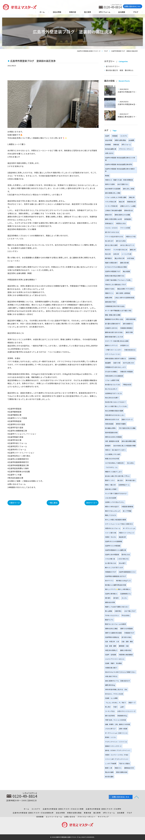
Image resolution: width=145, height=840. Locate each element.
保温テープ (132, 702)
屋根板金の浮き (129, 768)
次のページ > (91, 502)
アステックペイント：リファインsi (116, 742)
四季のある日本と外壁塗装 (113, 437)
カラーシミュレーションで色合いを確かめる (119, 524)
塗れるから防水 (121, 241)
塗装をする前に (110, 289)
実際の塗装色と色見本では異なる (115, 358)
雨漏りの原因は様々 (111, 263)
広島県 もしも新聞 (111, 698)
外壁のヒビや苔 (130, 236)
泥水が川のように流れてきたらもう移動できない (120, 672)
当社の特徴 (108, 140)
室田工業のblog (110, 685)
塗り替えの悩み (126, 637)
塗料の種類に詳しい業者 (112, 193)
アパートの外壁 (125, 228)
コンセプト (123, 136)
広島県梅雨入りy (125, 594)
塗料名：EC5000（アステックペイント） (118, 750)
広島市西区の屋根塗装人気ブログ (115, 576)
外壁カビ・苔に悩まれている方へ (115, 450)
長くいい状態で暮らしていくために (116, 406)
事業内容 (116, 144)
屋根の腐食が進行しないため (114, 337)
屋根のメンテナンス (111, 345)
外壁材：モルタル (110, 537)
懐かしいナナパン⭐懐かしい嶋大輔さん (117, 589)
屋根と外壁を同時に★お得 (113, 219)
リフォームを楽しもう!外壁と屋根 (115, 197)
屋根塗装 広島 (124, 646)
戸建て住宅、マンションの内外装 (115, 720)
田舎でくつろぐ (110, 480)
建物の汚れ (108, 215)
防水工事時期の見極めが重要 (114, 411)
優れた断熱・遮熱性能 (123, 293)
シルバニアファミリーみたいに (114, 659)
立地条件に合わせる (111, 328)
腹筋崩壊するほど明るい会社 (114, 319)
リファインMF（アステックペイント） (117, 759)
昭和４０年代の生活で (112, 506)
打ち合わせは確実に (111, 371)
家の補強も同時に (110, 428)
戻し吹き (108, 707)
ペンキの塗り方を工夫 (120, 250)
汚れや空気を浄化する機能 (127, 428)
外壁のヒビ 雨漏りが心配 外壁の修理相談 (119, 180)
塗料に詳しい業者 (128, 189)
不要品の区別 (127, 384)
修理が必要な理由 (120, 140)
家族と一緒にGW (110, 485)
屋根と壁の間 (124, 263)
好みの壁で (122, 563)
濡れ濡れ (108, 598)
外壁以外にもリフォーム (112, 528)
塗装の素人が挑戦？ (111, 489)
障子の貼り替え (130, 480)
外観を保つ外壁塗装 (126, 371)
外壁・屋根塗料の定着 (112, 441)
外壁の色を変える (129, 350)
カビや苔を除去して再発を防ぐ (114, 463)
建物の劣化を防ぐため (112, 419)
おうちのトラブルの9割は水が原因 (116, 267)
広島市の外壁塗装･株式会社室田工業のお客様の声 (120, 170)
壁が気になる (126, 554)
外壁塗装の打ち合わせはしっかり (115, 367)
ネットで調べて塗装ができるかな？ (116, 493)
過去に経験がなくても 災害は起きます (117, 681)
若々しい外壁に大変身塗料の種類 (115, 520)
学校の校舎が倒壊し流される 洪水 (116, 689)
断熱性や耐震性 (121, 424)
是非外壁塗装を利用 (111, 432)
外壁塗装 (115, 136)
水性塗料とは (124, 345)
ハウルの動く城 (110, 559)
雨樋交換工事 (131, 202)
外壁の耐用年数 (130, 319)
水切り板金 (130, 258)
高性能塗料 (127, 219)
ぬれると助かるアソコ (127, 245)
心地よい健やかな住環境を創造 (124, 297)
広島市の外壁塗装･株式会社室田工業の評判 (118, 164)
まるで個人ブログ (129, 611)
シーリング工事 (126, 254)
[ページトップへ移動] (136, 797)
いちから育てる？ (110, 729)
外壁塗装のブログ (110, 572)
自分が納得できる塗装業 (112, 189)
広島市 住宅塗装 (110, 655)
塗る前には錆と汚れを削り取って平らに (117, 476)
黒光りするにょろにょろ (112, 511)
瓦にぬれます (109, 241)
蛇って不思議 (127, 511)
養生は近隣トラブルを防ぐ (125, 289)
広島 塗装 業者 (127, 641)
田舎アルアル (109, 620)
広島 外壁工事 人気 (112, 641)
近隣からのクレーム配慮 (127, 206)
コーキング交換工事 (111, 206)
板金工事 (121, 202)
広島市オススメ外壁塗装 (112, 546)
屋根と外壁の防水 (125, 650)
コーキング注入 (110, 711)
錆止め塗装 (126, 271)
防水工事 (108, 254)
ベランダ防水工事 (110, 202)
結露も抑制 (108, 297)
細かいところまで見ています (114, 567)
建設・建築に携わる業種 (112, 315)
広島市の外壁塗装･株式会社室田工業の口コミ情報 (120, 159)
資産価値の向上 (122, 716)
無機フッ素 (108, 768)
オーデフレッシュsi (129, 528)
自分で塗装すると (123, 184)
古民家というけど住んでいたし (114, 502)
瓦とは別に (130, 463)
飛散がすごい (109, 293)
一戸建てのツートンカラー (113, 350)
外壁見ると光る (121, 223)
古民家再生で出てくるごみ (113, 393)
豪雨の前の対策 (110, 602)
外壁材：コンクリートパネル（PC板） (117, 755)
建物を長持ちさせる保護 (122, 215)
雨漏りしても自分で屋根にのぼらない (116, 607)
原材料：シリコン (110, 737)
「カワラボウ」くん (111, 467)
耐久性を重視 (109, 776)
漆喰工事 (131, 197)
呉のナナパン (109, 580)
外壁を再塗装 (109, 424)
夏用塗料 (108, 446)
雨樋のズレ (118, 768)
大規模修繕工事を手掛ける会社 (114, 306)
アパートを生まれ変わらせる (114, 236)
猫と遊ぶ (120, 480)
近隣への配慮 (123, 729)
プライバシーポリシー (126, 149)
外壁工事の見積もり (111, 650)
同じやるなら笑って (111, 389)
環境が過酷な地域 (121, 772)
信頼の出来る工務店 (111, 628)
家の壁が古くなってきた (112, 384)
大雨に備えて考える (111, 676)
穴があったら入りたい (112, 615)
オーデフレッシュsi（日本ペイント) (116, 733)
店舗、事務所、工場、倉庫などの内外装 (117, 724)
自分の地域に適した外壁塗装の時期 (124, 446)
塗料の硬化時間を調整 (128, 441)
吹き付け (108, 250)
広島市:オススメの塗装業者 (113, 541)
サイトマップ (103, 817)
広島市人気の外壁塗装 (112, 554)
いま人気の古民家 (110, 498)
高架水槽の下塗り (110, 302)
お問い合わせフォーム (16, 484)
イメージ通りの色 (110, 533)
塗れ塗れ (116, 598)
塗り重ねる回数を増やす (112, 324)
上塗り (122, 707)
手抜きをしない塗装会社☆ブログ (115, 284)
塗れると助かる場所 (111, 245)
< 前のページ (14, 502)
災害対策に (118, 611)
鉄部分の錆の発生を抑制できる (114, 276)
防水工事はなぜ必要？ (112, 398)
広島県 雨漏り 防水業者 (113, 663)
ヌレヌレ (124, 598)
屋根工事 (132, 250)
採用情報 (108, 144)
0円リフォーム (126, 144)
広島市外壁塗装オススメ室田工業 (115, 550)
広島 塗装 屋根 (110, 646)
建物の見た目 (128, 210)
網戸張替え (108, 258)
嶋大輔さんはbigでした (123, 580)
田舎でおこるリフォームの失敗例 (115, 624)
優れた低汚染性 (110, 716)
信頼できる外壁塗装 (126, 628)
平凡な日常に (126, 615)
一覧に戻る (53, 502)
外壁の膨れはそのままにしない (114, 415)
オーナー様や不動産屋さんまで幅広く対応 (118, 310)
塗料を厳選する (128, 324)
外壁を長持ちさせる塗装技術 (114, 376)
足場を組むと (109, 223)
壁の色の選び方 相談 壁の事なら (119, 70)
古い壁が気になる (110, 563)
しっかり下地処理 (110, 763)
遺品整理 (108, 363)
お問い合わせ (109, 153)
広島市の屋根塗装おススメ (127, 572)
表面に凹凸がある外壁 (112, 458)
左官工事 (116, 254)
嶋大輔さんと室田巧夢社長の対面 (115, 585)
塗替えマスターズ (127, 419)
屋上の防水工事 (119, 258)
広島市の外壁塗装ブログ (112, 271)
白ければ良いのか (128, 363)
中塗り (115, 707)
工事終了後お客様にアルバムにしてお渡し (118, 280)
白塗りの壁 (116, 363)
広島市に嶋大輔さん (111, 594)
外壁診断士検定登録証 (126, 655)
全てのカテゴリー (113, 66)
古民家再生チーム (124, 485)
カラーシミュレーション (112, 354)
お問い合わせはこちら (132, 6)
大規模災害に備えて (111, 668)
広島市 (107, 136)
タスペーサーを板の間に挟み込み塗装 (116, 341)
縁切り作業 (129, 332)
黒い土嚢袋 (108, 611)
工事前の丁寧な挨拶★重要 (113, 210)
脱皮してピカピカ (110, 515)
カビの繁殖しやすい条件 (112, 454)
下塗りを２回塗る (124, 763)
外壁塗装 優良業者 (127, 506)
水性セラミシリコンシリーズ (126, 711)
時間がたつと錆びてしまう (113, 472)
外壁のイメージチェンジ (126, 533)
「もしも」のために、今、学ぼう (115, 702)
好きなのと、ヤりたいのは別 (114, 694)
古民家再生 (132, 358)
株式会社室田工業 (110, 149)
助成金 (107, 175)
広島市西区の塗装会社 (112, 637)
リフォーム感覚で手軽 (112, 380)
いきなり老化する (123, 559)
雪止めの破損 (109, 772)
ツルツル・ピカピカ (111, 228)
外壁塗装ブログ (129, 633)
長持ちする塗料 (110, 184)
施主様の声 (122, 537)
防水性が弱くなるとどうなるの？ (115, 402)
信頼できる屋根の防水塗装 (113, 633)
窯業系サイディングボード (113, 746)
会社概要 (131, 140)
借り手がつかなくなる (112, 232)
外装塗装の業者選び (126, 328)
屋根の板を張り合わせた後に (114, 332)
